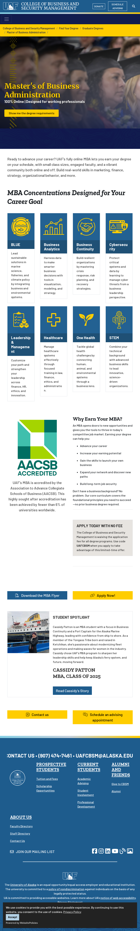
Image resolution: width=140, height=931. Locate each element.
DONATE (99, 6)
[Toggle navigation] (6, 19)
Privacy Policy (72, 912)
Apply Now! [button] (105, 595)
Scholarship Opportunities (45, 788)
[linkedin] (107, 851)
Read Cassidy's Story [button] (72, 690)
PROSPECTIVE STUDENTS (51, 767)
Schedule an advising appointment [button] (105, 717)
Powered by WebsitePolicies (22, 923)
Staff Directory (20, 833)
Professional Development (86, 804)
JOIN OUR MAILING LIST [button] (35, 851)
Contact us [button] (40, 714)
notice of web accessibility (118, 897)
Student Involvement (85, 793)
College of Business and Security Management (29, 28)
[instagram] (101, 851)
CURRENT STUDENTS (88, 767)
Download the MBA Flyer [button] (39, 595)
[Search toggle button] (133, 6)
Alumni (116, 791)
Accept (12, 917)
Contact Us (17, 840)
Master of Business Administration (26, 32)
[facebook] (94, 851)
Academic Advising (84, 781)
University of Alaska (23, 884)
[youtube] (115, 851)
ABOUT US (21, 817)
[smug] (130, 851)
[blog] (123, 851)
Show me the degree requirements (31, 113)
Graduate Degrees (92, 28)
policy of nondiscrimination (66, 889)
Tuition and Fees (47, 778)
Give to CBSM (120, 784)
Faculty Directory (21, 826)
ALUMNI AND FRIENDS (121, 769)
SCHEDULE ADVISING (118, 6)
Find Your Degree (68, 28)
